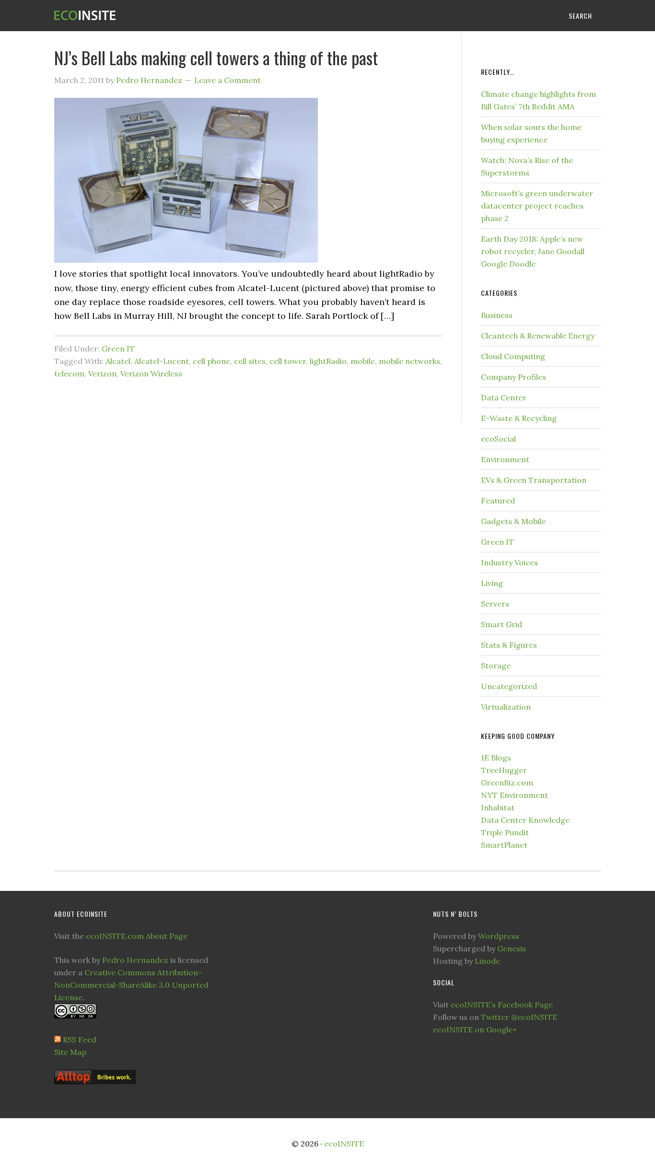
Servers (495, 603)
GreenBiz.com (507, 782)
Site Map (70, 1052)
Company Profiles (513, 377)
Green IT (118, 348)
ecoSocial (498, 439)
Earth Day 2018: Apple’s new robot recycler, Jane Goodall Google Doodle (533, 251)
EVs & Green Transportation (533, 480)
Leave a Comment (227, 80)
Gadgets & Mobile (513, 521)
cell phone (211, 361)
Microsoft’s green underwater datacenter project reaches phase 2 (537, 205)
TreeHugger (504, 770)
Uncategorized (509, 686)
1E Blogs (496, 757)
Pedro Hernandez (135, 960)
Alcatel (117, 361)
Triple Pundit (505, 832)
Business (497, 315)
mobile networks (409, 361)
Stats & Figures (509, 645)
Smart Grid (501, 624)
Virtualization (506, 707)
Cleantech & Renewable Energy (538, 335)
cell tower (287, 361)
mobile (363, 361)
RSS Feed (79, 1039)
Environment (505, 459)
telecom (69, 373)
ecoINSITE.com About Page (136, 936)
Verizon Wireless (151, 373)
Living (492, 583)
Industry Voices (509, 562)
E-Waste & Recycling (519, 418)
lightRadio (328, 361)
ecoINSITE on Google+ (475, 1029)
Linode (487, 961)
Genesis (511, 948)
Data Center (503, 397)
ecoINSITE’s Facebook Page (502, 1004)
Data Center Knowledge (525, 820)
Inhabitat (498, 807)
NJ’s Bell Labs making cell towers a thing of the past (216, 57)
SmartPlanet (504, 845)
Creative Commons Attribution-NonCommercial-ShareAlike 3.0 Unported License (131, 985)
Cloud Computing (513, 356)
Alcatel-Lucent (161, 361)
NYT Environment (514, 795)
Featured (498, 500)
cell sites (250, 361)
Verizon (102, 373)
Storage (496, 665)
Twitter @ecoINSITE (519, 1017)
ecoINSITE (131, 15)
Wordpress (498, 936)
